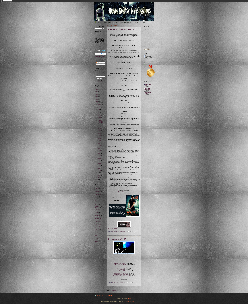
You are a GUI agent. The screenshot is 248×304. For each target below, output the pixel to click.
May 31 (99, 115)
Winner (96, 203)
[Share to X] (129, 231)
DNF (96, 230)
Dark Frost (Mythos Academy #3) (120, 265)
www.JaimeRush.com (122, 136)
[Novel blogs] (151, 78)
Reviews (143, 22)
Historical (97, 233)
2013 (97, 99)
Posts (98, 62)
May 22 (99, 135)
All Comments (99, 64)
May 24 (99, 132)
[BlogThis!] (128, 231)
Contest (96, 238)
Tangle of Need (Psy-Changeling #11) (121, 274)
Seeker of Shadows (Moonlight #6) (120, 273)
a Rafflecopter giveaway (112, 228)
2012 (97, 101)
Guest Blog (97, 196)
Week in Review (98, 191)
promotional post (98, 194)
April (98, 172)
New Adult (97, 220)
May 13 (99, 150)
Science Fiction (98, 210)
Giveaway (118, 233)
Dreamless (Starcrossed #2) (120, 270)
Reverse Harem (98, 213)
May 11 (99, 153)
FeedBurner (100, 81)
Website (120, 191)
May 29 (99, 119)
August (98, 109)
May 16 (99, 145)
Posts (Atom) (114, 290)
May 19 (99, 140)
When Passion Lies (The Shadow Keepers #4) (121, 275)
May (98, 114)
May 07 (99, 160)
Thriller (96, 241)
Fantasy (96, 204)
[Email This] (127, 231)
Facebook (128, 191)
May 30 (99, 117)
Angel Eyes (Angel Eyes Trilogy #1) (120, 264)
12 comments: (122, 231)
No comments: (122, 282)
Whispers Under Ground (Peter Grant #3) (120, 276)
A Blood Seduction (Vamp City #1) (120, 263)
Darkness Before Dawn (121, 268)
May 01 (99, 170)
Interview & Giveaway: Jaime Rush (122, 29)
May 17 (99, 143)
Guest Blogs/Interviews (126, 22)
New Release (97, 193)
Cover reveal (97, 207)
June (98, 112)
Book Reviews (113, 233)
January (98, 177)
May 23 (99, 133)
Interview (121, 233)
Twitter (123, 191)
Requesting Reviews (106, 22)
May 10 (99, 155)
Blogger (129, 298)
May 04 (99, 165)
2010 (97, 181)
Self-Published (97, 206)
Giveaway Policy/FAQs (99, 221)
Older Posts (138, 288)
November (99, 104)
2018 (97, 91)
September (99, 107)
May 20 (99, 138)
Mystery (96, 235)
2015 (97, 96)
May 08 (99, 158)
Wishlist (136, 22)
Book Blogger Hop (98, 218)
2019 (97, 89)
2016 (97, 94)
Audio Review (97, 229)
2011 (97, 179)
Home (98, 22)
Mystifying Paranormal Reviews (129, 301)
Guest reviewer (98, 224)
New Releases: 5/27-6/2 (117, 238)
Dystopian (97, 209)
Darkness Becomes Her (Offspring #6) (121, 267)
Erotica (96, 232)
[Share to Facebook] (130, 231)
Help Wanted (97, 226)
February (99, 175)
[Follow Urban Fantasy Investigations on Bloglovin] (100, 54)
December (99, 102)
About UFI (116, 22)
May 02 (99, 168)
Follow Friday (97, 215)
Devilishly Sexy (121, 269)
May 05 (99, 163)
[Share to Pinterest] (132, 231)
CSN (96, 236)
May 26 (99, 128)
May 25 (99, 130)
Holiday (96, 212)
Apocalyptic (97, 223)
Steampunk (97, 227)
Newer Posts (110, 288)
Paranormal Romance (99, 200)
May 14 (99, 148)
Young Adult (97, 199)
